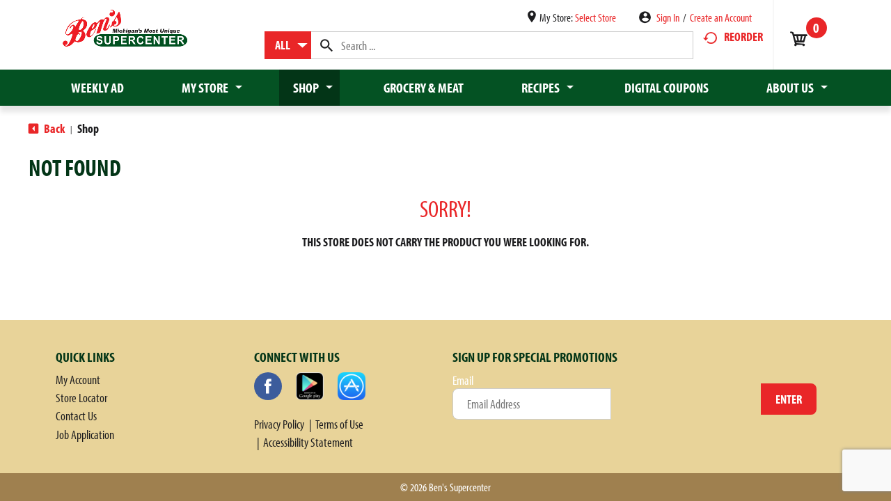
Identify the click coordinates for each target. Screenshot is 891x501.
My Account (78, 379)
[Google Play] (310, 386)
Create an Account (721, 17)
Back (53, 128)
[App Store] (351, 386)
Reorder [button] (743, 37)
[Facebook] (268, 386)
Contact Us (76, 415)
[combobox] (288, 45)
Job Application (85, 434)
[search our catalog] (326, 45)
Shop (88, 128)
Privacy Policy (279, 424)
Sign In (667, 17)
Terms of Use (339, 424)
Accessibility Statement (308, 442)
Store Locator (81, 397)
